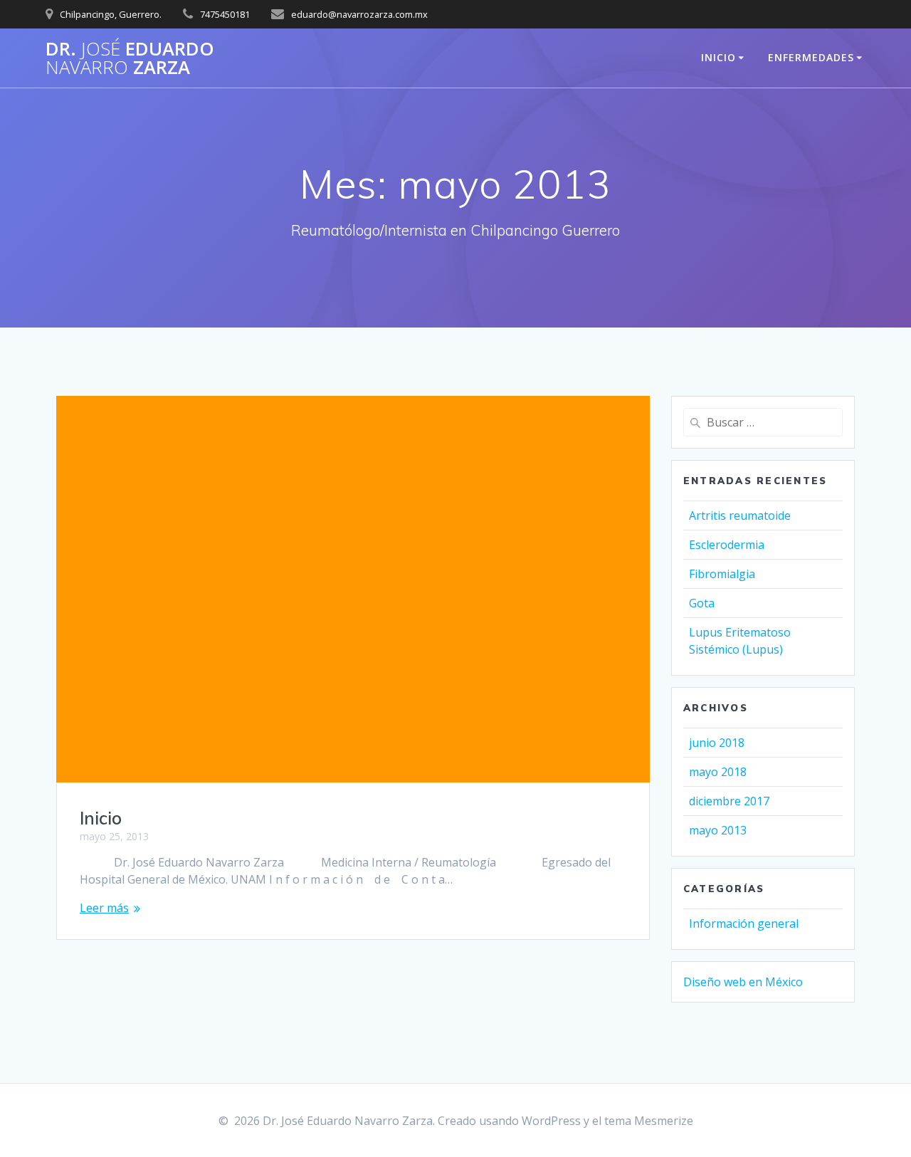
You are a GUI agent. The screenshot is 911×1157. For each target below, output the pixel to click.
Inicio (718, 57)
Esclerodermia (726, 545)
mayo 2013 (718, 830)
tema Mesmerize (648, 1121)
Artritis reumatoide (740, 515)
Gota (702, 603)
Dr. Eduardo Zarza (130, 58)
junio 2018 (716, 742)
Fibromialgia (722, 574)
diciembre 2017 (729, 801)
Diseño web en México (743, 982)
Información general (744, 923)
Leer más (104, 908)
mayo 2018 (718, 772)
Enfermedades (811, 57)
